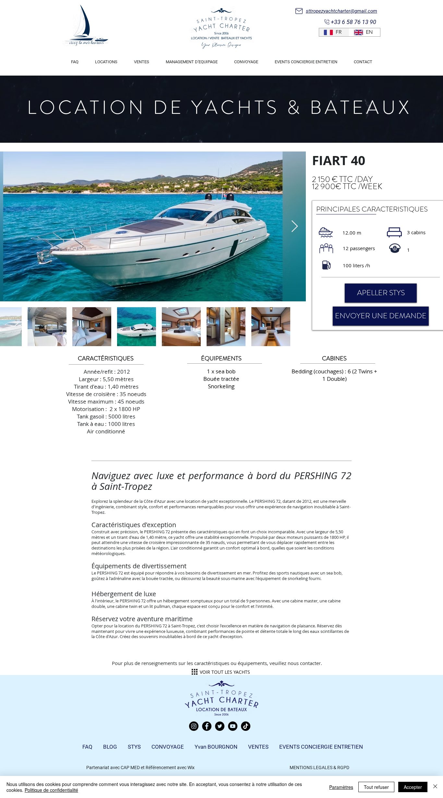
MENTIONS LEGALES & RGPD (319, 767)
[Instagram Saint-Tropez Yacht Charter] (193, 726)
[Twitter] (219, 726)
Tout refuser (376, 787)
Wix (191, 767)
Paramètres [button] (341, 787)
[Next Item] (294, 226)
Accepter (413, 787)
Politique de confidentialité (51, 790)
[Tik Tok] (245, 726)
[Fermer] (435, 787)
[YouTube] (232, 726)
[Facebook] (206, 726)
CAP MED (130, 767)
